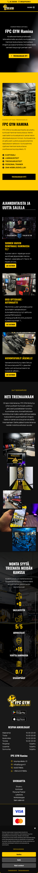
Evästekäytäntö (12, 870)
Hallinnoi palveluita (18, 849)
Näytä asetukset (19, 865)
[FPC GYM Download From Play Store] (19, 712)
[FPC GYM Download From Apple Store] (19, 719)
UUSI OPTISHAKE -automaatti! (14, 301)
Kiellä (19, 860)
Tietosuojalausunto (23, 870)
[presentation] (19, 228)
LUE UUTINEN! (11, 266)
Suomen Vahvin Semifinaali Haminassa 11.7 (17, 246)
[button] (35, 828)
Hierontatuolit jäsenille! (19, 358)
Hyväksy (19, 854)
